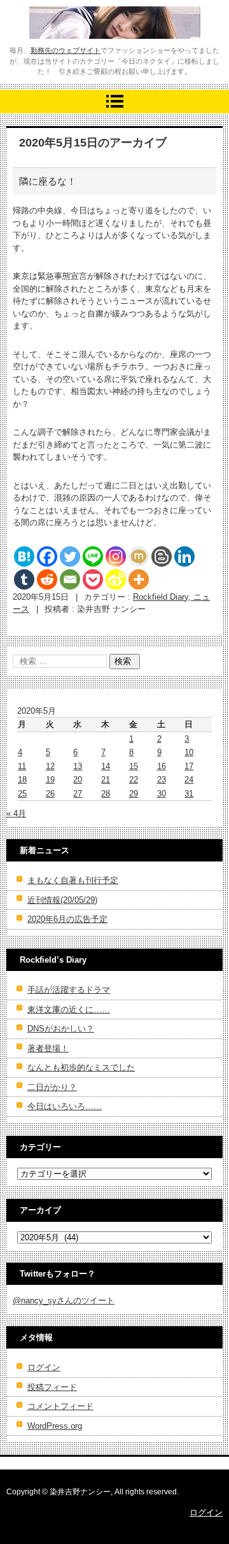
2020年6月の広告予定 (67, 919)
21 (105, 779)
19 (50, 779)
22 (133, 779)
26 (50, 793)
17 (188, 766)
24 (188, 779)
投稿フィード (52, 1387)
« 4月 (16, 813)
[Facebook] (47, 556)
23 (161, 779)
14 (105, 766)
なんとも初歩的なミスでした (81, 1067)
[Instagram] (116, 556)
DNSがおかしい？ (60, 1028)
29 (133, 793)
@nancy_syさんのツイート (63, 1300)
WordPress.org (54, 1426)
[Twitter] (70, 556)
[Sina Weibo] (116, 579)
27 (77, 793)
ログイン (43, 1367)
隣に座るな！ (47, 181)
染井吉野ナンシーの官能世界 (103, 47)
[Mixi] (138, 556)
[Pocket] (93, 579)
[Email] (70, 579)
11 (22, 766)
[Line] (93, 556)
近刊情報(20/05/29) (62, 900)
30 (161, 793)
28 (105, 793)
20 (77, 779)
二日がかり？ (52, 1087)
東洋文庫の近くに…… (68, 1009)
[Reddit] (47, 579)
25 (22, 793)
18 (22, 779)
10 (188, 752)
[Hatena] (24, 556)
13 (77, 766)
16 (161, 766)
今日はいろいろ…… (64, 1106)
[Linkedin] (184, 556)
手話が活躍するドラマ (68, 990)
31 (188, 793)
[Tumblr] (24, 579)
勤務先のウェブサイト (66, 50)
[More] (138, 579)
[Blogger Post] (161, 556)
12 (50, 766)
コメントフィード (60, 1406)
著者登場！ (48, 1048)
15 (133, 766)
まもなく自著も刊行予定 (72, 880)
